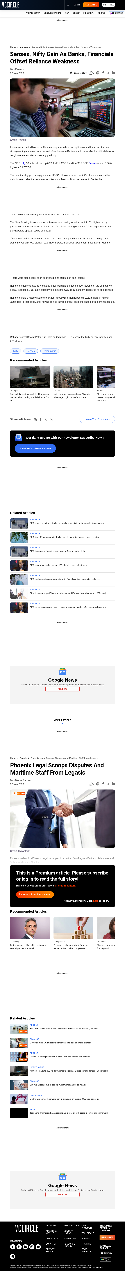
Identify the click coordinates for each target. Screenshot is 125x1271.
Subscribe (91, 5)
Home (13, 47)
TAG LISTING (70, 1238)
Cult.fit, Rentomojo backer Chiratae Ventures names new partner (60, 1056)
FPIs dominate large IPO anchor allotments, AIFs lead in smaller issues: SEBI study (68, 593)
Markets (24, 47)
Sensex (93, 163)
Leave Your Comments (97, 419)
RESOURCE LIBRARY (69, 1245)
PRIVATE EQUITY (33, 13)
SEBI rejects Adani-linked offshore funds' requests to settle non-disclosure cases (67, 523)
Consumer (36, 1095)
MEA (112, 5)
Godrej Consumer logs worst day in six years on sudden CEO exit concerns (64, 1099)
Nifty (23, 163)
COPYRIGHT (52, 1244)
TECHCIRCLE (88, 1233)
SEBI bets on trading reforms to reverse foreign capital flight (57, 551)
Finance (34, 1039)
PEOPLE (101, 13)
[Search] (68, 5)
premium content (65, 885)
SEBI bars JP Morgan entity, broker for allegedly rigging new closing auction (65, 537)
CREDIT (76, 13)
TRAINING (86, 1244)
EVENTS (86, 1238)
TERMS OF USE (71, 1226)
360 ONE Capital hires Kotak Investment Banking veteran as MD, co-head (64, 1028)
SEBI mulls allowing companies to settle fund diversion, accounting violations (65, 579)
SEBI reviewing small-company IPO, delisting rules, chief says (58, 565)
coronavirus (49, 351)
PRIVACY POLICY (50, 1250)
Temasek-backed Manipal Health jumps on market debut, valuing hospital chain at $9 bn (29, 397)
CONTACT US (52, 1238)
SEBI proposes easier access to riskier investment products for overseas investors (67, 607)
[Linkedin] (113, 73)
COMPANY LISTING (69, 1232)
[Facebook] (103, 73)
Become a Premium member (35, 894)
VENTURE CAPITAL (52, 13)
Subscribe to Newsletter (35, 448)
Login (77, 5)
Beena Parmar (23, 780)
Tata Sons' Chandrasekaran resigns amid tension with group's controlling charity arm (69, 1113)
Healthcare (37, 1067)
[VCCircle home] (10, 5)
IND (105, 5)
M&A (67, 13)
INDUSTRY (88, 13)
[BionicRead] (91, 73)
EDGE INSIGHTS (86, 1250)
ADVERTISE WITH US (51, 1232)
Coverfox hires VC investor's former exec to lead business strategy (60, 1042)
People (23, 758)
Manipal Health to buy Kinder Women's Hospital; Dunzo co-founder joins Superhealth (69, 1071)
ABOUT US (51, 1226)
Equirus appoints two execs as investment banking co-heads (58, 1085)
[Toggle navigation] (119, 5)
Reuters (19, 69)
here (95, 901)
